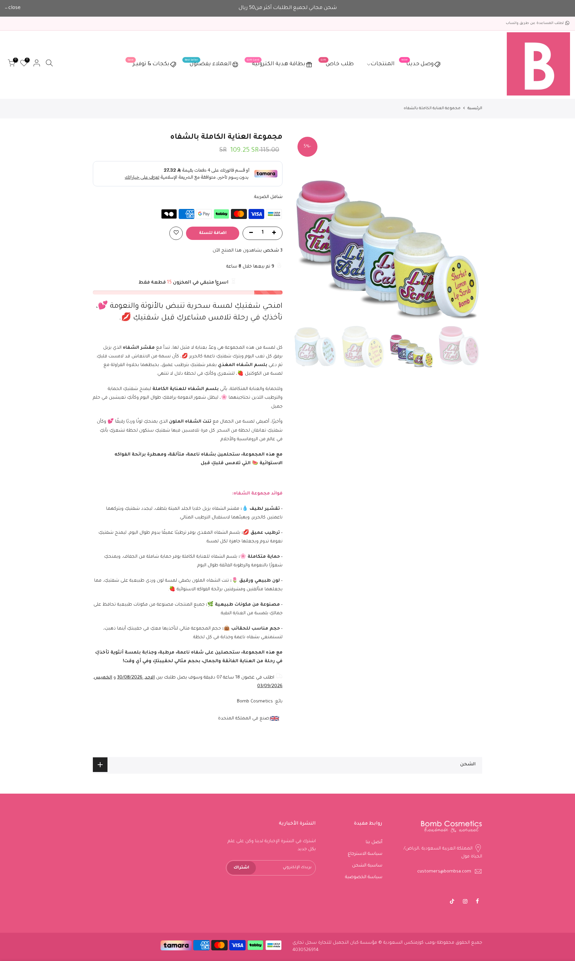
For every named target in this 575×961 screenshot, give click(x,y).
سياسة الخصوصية (363, 877)
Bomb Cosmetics (255, 701)
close (14, 8)
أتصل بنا (374, 842)
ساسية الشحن (367, 865)
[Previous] (470, 226)
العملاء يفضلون (208, 63)
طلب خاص (337, 63)
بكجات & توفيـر (149, 63)
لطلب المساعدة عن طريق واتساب (535, 23)
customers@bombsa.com (444, 871)
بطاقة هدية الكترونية (276, 63)
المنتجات (383, 64)
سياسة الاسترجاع (365, 854)
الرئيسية (475, 108)
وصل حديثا (417, 63)
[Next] (304, 226)
